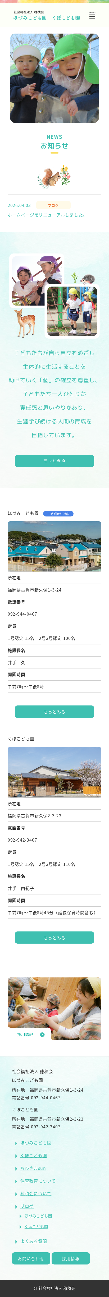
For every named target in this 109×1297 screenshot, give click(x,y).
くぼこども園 (33, 1155)
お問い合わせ (31, 1258)
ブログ (27, 1206)
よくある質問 (33, 1241)
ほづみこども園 (36, 1142)
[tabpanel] (54, 78)
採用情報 (71, 1258)
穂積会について (36, 1193)
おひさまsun (33, 1168)
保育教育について (38, 1181)
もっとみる (54, 460)
